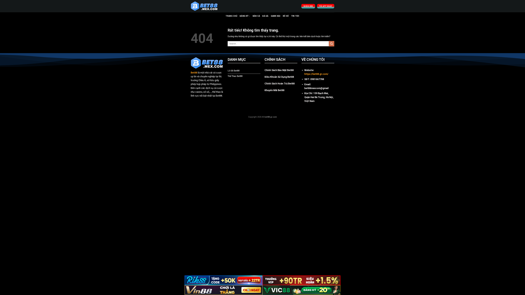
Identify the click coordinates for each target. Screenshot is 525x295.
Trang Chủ (231, 16)
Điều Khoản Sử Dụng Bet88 (279, 77)
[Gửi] (331, 43)
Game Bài (275, 16)
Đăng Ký (244, 16)
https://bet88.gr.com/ (316, 74)
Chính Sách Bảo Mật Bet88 (279, 70)
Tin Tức (295, 16)
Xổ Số (286, 16)
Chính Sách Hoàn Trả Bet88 (280, 83)
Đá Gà (265, 16)
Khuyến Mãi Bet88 (274, 90)
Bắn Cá (256, 16)
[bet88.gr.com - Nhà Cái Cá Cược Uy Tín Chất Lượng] (204, 6)
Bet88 (194, 72)
